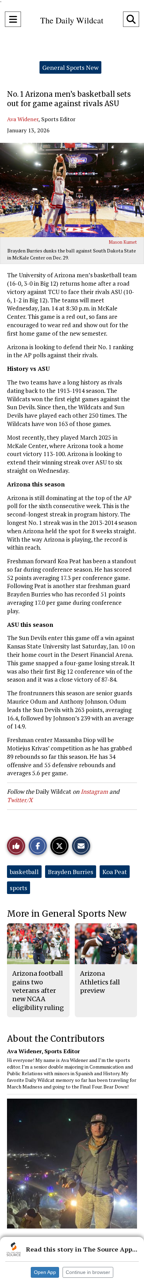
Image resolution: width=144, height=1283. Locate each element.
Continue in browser (88, 1272)
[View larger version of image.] (72, 190)
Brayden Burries (70, 871)
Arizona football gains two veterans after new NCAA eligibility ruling (38, 990)
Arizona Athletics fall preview (100, 982)
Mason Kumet (123, 242)
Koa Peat (114, 871)
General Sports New (70, 67)
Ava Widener (22, 119)
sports (18, 888)
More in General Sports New (67, 913)
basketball (24, 871)
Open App (45, 1272)
